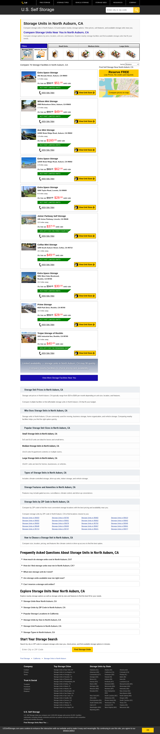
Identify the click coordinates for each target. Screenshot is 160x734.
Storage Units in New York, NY (63, 670)
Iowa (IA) (122, 679)
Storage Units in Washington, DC (64, 691)
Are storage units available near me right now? (44, 578)
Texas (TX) (123, 703)
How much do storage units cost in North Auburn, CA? (47, 559)
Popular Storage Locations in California (40, 614)
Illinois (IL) (93, 679)
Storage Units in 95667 (89, 526)
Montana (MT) (109, 688)
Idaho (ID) (123, 677)
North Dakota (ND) (126, 696)
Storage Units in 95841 (119, 526)
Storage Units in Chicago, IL (63, 674)
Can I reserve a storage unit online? (39, 584)
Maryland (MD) (109, 684)
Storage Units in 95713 (30, 529)
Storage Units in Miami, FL (62, 686)
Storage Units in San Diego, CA (64, 693)
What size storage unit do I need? (38, 572)
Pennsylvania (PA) (96, 700)
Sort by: (122, 64)
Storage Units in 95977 (119, 529)
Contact (26, 670)
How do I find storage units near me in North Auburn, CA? (48, 566)
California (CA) (109, 672)
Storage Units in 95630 (60, 526)
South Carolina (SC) (126, 700)
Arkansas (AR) (94, 672)
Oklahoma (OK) (110, 698)
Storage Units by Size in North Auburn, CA (42, 620)
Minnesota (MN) (110, 686)
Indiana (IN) (108, 679)
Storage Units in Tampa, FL (62, 703)
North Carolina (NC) (111, 696)
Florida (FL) (123, 674)
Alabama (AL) (94, 670)
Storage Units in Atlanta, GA (62, 688)
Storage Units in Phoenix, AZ (63, 679)
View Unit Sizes (86, 93)
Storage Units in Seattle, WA (63, 698)
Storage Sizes (101, 2)
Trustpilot (27, 684)
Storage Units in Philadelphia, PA (64, 681)
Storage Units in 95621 (89, 529)
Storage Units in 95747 (60, 529)
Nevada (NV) (94, 691)
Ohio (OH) (93, 698)
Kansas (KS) (94, 681)
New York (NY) (94, 696)
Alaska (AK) (108, 670)
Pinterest (26, 691)
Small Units (63, 46)
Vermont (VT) (109, 705)
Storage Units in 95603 (30, 518)
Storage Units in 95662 (89, 520)
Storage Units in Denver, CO (63, 700)
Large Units (124, 46)
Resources (117, 2)
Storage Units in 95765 (60, 518)
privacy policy (68, 731)
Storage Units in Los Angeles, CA (64, 672)
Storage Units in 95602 (30, 520)
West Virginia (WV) (111, 707)
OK (148, 730)
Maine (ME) (93, 684)
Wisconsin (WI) (124, 707)
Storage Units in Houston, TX (63, 677)
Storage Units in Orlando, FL (63, 705)
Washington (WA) (95, 707)
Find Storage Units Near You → (36, 722)
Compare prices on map (119, 93)
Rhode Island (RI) (110, 700)
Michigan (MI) (94, 686)
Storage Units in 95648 (30, 526)
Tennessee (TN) (110, 703)
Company (132, 2)
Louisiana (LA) (124, 681)
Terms (26, 674)
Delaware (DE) (109, 674)
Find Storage (45, 2)
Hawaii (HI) (108, 677)
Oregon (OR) (124, 698)
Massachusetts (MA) (126, 684)
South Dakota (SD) (96, 703)
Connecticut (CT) (95, 674)
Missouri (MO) (94, 688)
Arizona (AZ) (124, 670)
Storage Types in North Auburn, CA (39, 632)
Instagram (27, 689)
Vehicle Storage (82, 2)
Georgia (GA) (94, 677)
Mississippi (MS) (125, 686)
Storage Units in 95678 (60, 523)
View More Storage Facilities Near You (59, 378)
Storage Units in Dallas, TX (62, 684)
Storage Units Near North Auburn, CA (40, 601)
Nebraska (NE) (124, 688)
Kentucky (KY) (109, 681)
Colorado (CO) (124, 672)
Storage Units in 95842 (119, 520)
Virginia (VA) (124, 705)
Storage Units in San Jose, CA (63, 696)
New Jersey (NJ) (125, 691)
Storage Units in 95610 (119, 518)
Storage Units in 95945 (119, 523)
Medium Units (93, 46)
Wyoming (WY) (94, 710)
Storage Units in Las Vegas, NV (64, 707)
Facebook (27, 686)
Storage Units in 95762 (89, 523)
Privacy (26, 672)
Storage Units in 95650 (30, 523)
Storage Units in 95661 (60, 520)
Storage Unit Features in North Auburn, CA (42, 626)
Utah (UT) (93, 705)
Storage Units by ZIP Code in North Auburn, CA (44, 608)
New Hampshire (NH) (110, 692)
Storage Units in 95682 (89, 518)
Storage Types (63, 2)
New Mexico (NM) (125, 693)
